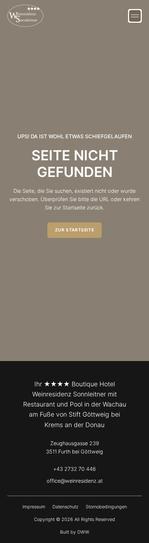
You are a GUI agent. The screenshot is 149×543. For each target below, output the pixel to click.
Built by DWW (74, 532)
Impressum (33, 506)
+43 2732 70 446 (74, 469)
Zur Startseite (74, 230)
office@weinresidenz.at (75, 481)
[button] (135, 16)
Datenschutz (65, 506)
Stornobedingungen (106, 506)
